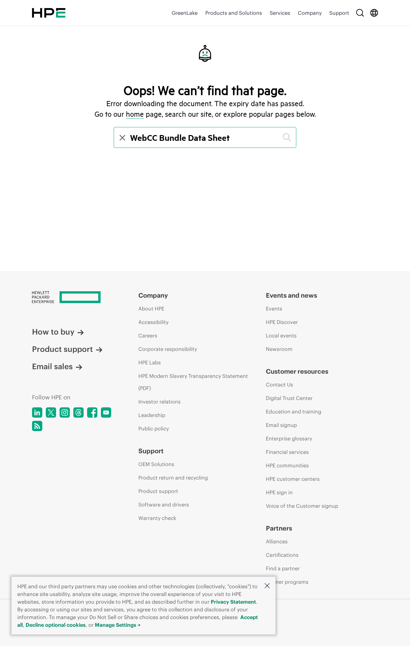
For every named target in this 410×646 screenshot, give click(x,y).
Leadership (151, 415)
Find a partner (283, 568)
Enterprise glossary (289, 438)
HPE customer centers (293, 479)
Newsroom (279, 349)
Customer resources (297, 371)
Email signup (281, 425)
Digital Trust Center (289, 398)
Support (339, 13)
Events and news (291, 295)
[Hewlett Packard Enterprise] (48, 13)
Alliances (277, 541)
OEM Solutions (156, 464)
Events (274, 308)
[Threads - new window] (78, 412)
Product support (62, 349)
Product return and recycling (173, 477)
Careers (147, 335)
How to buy (53, 331)
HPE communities (287, 465)
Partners (279, 528)
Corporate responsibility (167, 349)
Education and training (293, 411)
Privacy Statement (233, 602)
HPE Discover (282, 322)
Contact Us (279, 384)
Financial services (287, 452)
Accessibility (153, 322)
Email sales (52, 366)
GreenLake (185, 13)
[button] (267, 586)
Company (310, 13)
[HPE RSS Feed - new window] (37, 426)
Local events (281, 335)
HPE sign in (279, 492)
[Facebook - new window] (92, 412)
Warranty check (157, 518)
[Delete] (122, 137)
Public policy (153, 428)
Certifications (282, 555)
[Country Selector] (374, 13)
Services (280, 13)
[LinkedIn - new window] (37, 412)
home (135, 113)
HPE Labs (149, 362)
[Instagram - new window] (65, 412)
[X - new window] (51, 412)
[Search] (360, 13)
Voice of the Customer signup (302, 506)
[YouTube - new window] (106, 412)
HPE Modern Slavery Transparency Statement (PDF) (193, 382)
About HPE (151, 308)
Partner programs (287, 582)
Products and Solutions (233, 13)
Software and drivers (163, 504)
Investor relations (159, 401)
